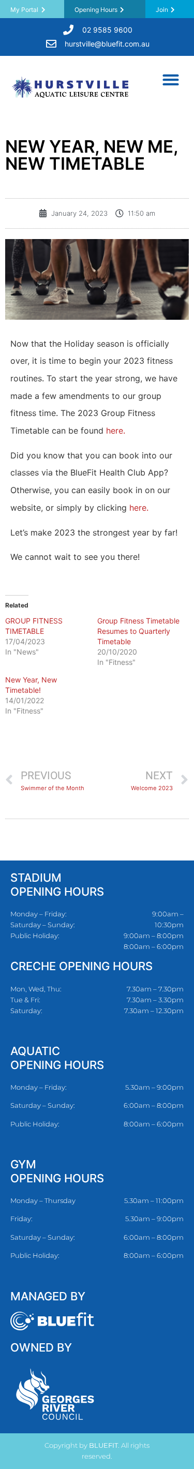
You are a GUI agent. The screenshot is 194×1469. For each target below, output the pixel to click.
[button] (170, 79)
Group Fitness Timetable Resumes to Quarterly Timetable (138, 631)
